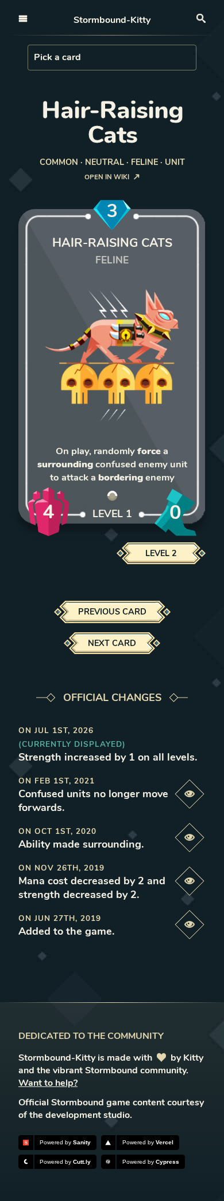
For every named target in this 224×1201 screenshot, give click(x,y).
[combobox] (35, 57)
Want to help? (48, 1083)
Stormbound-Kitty (112, 20)
